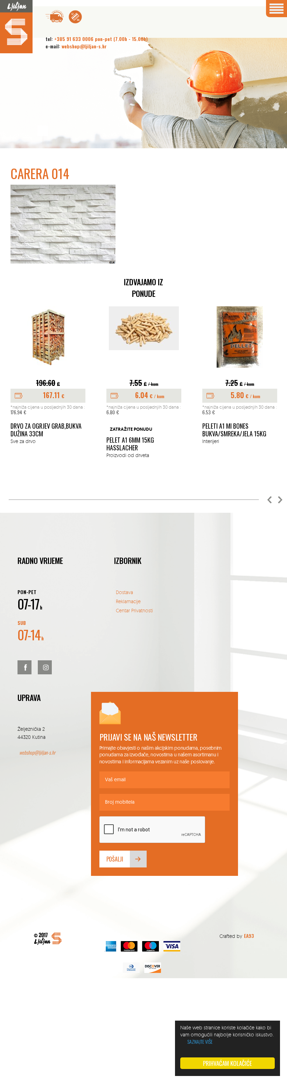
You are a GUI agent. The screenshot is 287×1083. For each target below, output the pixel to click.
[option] (48, 375)
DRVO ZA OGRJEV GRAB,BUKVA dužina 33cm (46, 429)
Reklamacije (128, 601)
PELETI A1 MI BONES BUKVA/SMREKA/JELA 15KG (234, 429)
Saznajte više (199, 1041)
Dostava (124, 592)
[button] (269, 499)
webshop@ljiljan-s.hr (84, 46)
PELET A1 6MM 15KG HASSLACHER (130, 443)
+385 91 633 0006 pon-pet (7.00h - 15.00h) (101, 38)
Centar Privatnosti (134, 610)
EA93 (249, 935)
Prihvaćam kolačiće (227, 1063)
